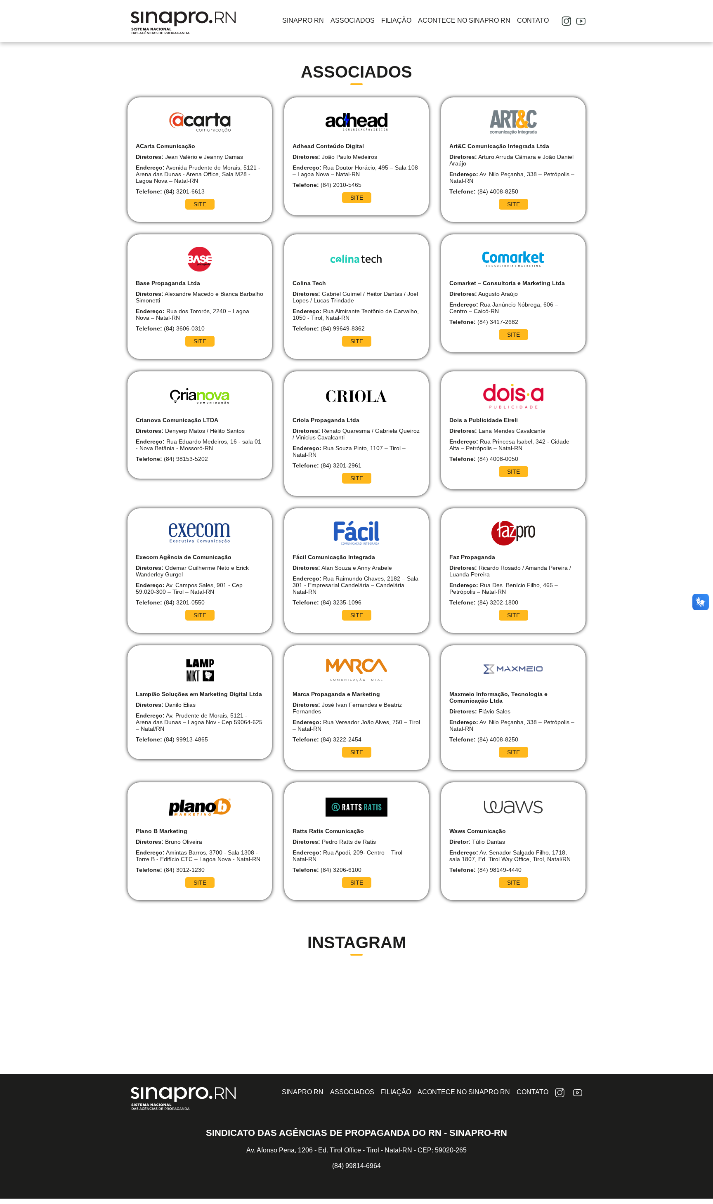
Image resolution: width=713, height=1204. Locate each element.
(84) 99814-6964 (356, 1165)
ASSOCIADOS (353, 20)
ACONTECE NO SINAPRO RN (464, 20)
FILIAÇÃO (396, 20)
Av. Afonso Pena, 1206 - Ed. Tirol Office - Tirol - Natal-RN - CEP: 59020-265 (356, 1150)
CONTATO (533, 20)
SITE (200, 204)
